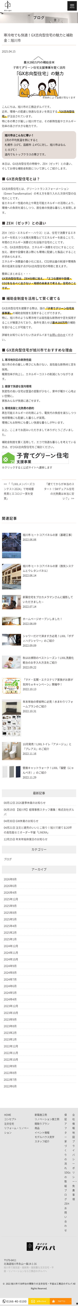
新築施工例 (41, 1115)
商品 (37, 1128)
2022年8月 (10, 1072)
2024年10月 (11, 959)
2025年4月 (10, 926)
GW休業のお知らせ (27, 821)
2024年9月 (10, 966)
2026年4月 (10, 892)
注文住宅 (9, 1124)
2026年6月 (10, 886)
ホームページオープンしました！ (42, 619)
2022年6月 (10, 1086)
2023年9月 (10, 1019)
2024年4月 (10, 999)
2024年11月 (11, 952)
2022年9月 (10, 1066)
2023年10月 (11, 1013)
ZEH (66, 1203)
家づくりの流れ (65, 1154)
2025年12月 (11, 899)
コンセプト (10, 1119)
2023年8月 (10, 1026)
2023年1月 (10, 1039)
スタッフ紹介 (42, 1141)
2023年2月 (10, 1032)
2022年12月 (11, 1046)
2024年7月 (10, 979)
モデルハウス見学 (44, 1137)
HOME (7, 1115)
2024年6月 (10, 986)
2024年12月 (11, 946)
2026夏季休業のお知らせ (31, 802)
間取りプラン (42, 1124)
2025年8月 (10, 912)
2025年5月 (10, 919)
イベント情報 (42, 1132)
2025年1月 (10, 939)
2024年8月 (10, 972)
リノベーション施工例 (47, 1119)
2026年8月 (10, 879)
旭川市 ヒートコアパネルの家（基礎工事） (48, 535)
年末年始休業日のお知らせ (32, 839)
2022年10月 (11, 1059)
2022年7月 (10, 1079)
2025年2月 (10, 932)
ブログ (8, 859)
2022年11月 (11, 1053)
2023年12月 (11, 1006)
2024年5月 (10, 992)
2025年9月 (10, 906)
